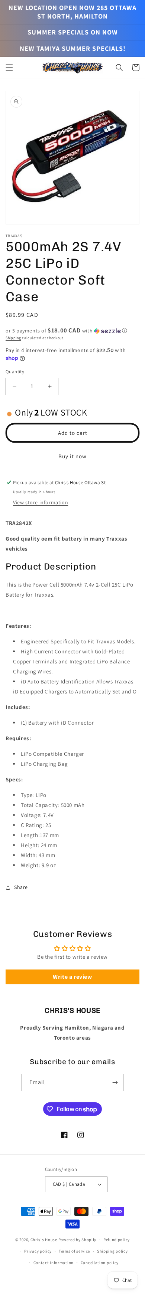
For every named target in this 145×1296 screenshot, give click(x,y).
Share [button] (21, 887)
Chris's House (43, 1239)
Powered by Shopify (77, 1239)
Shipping (13, 337)
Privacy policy (38, 1251)
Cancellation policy (100, 1262)
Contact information (53, 1262)
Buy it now (72, 456)
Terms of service (74, 1251)
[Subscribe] (115, 1082)
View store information (40, 502)
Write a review (72, 977)
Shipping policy (112, 1251)
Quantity (15, 371)
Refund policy (116, 1239)
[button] (9, 67)
